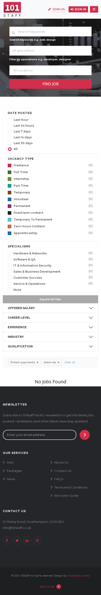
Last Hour (21, 119)
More (17, 290)
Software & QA (24, 259)
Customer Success (27, 277)
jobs (10, 462)
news (11, 479)
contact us (62, 471)
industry (16, 336)
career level (19, 317)
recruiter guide (66, 495)
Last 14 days (23, 137)
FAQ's (58, 479)
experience (17, 327)
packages (14, 471)
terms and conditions (70, 487)
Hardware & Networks (30, 253)
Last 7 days (22, 131)
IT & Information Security (32, 265)
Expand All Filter (50, 299)
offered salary (21, 308)
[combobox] (50, 51)
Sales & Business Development (36, 271)
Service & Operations (29, 283)
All (16, 149)
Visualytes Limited (78, 575)
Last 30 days (23, 143)
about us (61, 462)
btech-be (50, 362)
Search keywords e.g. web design (32, 39)
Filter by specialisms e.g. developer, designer (40, 59)
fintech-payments (23, 362)
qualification (20, 346)
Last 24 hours (24, 125)
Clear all (69, 362)
